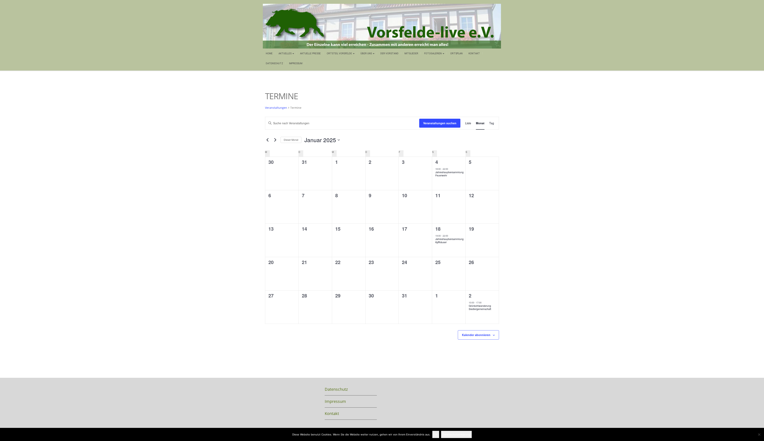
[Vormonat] (267, 140)
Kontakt (474, 53)
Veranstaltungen (276, 108)
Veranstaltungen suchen (439, 123)
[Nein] (759, 434)
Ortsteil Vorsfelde (340, 53)
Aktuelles (285, 53)
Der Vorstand (389, 53)
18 (437, 228)
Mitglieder (411, 53)
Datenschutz (274, 63)
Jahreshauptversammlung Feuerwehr (449, 173)
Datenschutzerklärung (456, 434)
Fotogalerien (433, 53)
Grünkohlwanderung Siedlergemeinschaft (480, 307)
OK (436, 434)
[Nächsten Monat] (275, 140)
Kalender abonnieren (476, 335)
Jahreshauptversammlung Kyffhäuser (449, 240)
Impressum (295, 63)
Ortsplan (456, 53)
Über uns (366, 53)
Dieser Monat (291, 139)
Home (269, 53)
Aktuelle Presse (310, 53)
